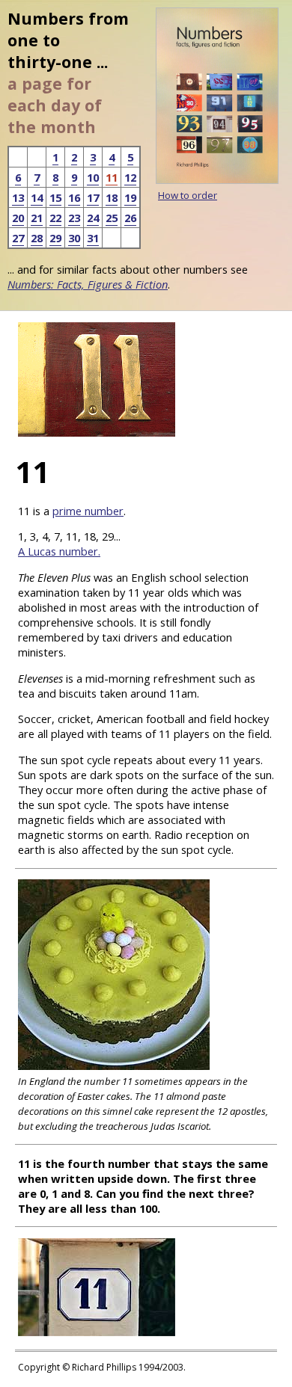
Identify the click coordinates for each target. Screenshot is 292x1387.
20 (18, 217)
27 (18, 237)
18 (112, 197)
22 (55, 217)
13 (18, 197)
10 (93, 177)
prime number (88, 510)
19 (130, 197)
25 (112, 217)
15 (55, 197)
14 (37, 197)
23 (74, 217)
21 (37, 217)
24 (93, 217)
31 (93, 237)
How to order (187, 195)
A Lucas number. (59, 551)
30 (74, 237)
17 (93, 197)
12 (130, 177)
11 (112, 177)
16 (74, 197)
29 (55, 237)
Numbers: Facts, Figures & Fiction (87, 284)
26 (130, 217)
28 (37, 237)
